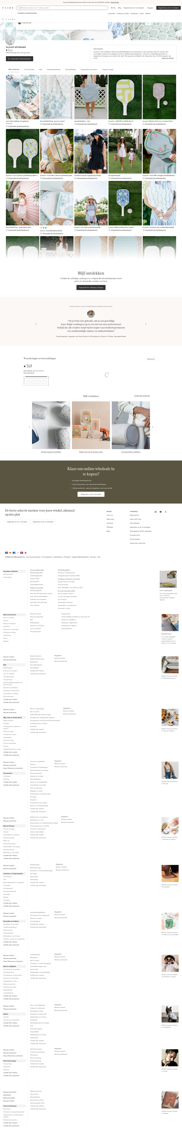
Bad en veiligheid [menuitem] (9, 966)
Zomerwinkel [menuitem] (34, 578)
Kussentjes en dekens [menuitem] (69, 625)
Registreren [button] (115, 2)
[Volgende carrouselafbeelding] (145, 323)
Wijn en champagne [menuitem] (37, 709)
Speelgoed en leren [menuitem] (10, 981)
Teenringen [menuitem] (34, 879)
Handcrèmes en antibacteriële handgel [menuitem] (44, 823)
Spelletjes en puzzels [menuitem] (10, 924)
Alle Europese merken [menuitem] (65, 593)
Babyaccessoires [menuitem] (9, 984)
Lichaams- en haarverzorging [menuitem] (40, 963)
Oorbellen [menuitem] (6, 885)
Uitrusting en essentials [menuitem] (11, 969)
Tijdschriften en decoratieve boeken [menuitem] (13, 1116)
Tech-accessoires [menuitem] (36, 788)
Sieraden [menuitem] (6, 626)
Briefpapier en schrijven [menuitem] (11, 936)
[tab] (13, 69)
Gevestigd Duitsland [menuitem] (65, 602)
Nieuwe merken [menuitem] (35, 614)
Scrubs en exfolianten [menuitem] (38, 829)
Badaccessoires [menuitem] (35, 656)
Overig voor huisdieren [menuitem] (11, 1020)
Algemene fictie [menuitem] (35, 1091)
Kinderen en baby (123, 13)
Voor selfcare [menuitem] (34, 605)
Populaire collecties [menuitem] (10, 571)
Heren (142, 13)
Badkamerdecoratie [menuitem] (37, 659)
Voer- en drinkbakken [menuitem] (37, 1005)
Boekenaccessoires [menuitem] (10, 1120)
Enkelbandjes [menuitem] (35, 865)
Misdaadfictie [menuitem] (35, 1097)
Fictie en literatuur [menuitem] (10, 1106)
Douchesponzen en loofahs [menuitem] (39, 826)
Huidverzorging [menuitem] (8, 849)
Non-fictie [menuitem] (6, 1109)
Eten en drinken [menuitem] (8, 617)
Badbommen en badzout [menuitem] (39, 817)
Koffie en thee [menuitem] (8, 731)
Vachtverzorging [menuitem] (36, 1029)
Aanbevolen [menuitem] (7, 577)
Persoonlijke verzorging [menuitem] (11, 846)
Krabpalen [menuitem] (33, 1020)
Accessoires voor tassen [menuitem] (38, 803)
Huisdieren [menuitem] (7, 635)
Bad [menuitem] (31, 620)
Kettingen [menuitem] (6, 894)
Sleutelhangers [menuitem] (35, 779)
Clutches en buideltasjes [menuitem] (39, 767)
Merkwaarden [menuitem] (8, 574)
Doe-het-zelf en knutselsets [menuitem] (39, 915)
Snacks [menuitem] (5, 746)
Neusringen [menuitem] (34, 876)
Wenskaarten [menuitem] (7, 930)
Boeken (148, 13)
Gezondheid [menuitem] (34, 1032)
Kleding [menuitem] (6, 779)
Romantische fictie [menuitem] (36, 1100)
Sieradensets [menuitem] (8, 888)
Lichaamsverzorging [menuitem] (37, 1052)
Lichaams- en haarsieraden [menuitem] (13, 873)
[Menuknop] (2, 19)
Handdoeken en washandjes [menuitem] (40, 972)
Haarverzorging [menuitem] (8, 838)
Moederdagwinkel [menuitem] (36, 573)
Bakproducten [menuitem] (8, 720)
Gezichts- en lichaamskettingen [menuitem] (41, 870)
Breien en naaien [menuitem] (36, 918)
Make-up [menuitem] (6, 841)
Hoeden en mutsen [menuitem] (36, 776)
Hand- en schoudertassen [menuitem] (39, 806)
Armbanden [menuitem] (7, 876)
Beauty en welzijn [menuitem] (9, 623)
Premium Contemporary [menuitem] (66, 573)
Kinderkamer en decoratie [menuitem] (12, 975)
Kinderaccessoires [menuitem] (9, 987)
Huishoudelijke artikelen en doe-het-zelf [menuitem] (75, 617)
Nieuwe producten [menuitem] (36, 617)
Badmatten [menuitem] (34, 662)
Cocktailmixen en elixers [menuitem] (39, 723)
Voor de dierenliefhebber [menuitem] (39, 596)
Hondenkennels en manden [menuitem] (39, 1023)
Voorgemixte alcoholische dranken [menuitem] (42, 717)
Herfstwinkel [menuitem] (34, 581)
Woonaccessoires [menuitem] (9, 614)
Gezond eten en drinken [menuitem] (66, 581)
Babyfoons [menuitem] (33, 957)
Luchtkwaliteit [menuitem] (35, 954)
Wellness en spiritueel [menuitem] (11, 852)
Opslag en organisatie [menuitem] (69, 623)
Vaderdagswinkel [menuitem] (36, 575)
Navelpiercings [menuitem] (35, 868)
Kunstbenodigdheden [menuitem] (37, 912)
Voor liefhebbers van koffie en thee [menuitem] (70, 587)
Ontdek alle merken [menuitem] (10, 699)
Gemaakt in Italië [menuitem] (64, 608)
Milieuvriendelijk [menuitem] (9, 1098)
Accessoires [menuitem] (7, 773)
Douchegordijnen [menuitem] (36, 665)
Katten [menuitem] (5, 1014)
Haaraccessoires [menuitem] (36, 773)
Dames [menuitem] (5, 620)
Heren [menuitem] (5, 638)
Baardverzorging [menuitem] (36, 1049)
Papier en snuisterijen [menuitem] (11, 629)
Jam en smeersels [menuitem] (9, 743)
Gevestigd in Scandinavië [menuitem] (67, 605)
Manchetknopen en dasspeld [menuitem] (13, 882)
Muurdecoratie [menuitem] (66, 628)
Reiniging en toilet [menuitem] (36, 1011)
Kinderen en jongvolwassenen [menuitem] (13, 1112)
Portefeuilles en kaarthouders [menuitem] (40, 794)
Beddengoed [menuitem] (34, 623)
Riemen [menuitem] (32, 764)
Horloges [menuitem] (33, 797)
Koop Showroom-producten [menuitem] (13, 768)
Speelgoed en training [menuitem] (38, 1035)
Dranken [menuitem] (6, 723)
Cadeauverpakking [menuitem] (10, 927)
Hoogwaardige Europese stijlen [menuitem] (69, 575)
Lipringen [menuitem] (33, 873)
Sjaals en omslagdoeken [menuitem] (38, 782)
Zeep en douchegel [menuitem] (37, 832)
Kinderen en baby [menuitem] (9, 632)
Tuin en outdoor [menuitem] (35, 628)
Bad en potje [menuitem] (34, 960)
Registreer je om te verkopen (134, 8)
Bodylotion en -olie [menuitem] (36, 820)
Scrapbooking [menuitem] (35, 921)
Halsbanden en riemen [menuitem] (38, 1017)
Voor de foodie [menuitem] (63, 584)
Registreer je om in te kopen (169, 8)
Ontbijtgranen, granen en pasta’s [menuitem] (12, 727)
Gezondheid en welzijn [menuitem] (11, 835)
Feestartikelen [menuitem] (8, 933)
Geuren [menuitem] (6, 832)
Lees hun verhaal (168, 58)
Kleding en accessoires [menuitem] (38, 1014)
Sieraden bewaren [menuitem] (9, 891)
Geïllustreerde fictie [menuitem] (37, 1103)
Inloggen (150, 8)
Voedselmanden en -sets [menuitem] (12, 749)
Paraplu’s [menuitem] (33, 800)
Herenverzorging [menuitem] (9, 843)
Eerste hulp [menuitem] (34, 969)
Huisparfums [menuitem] (65, 614)
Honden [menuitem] (6, 1017)
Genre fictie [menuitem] (34, 1094)
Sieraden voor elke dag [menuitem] (38, 602)
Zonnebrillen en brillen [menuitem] (38, 785)
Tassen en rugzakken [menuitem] (37, 761)
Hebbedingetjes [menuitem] (35, 590)
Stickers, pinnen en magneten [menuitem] (14, 939)
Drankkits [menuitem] (33, 726)
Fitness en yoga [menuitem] (8, 829)
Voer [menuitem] (31, 1026)
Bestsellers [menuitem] (7, 1095)
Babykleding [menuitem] (7, 990)
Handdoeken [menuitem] (34, 668)
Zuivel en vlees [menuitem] (8, 740)
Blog (119, 8)
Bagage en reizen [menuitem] (36, 791)
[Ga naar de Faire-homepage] (8, 7)
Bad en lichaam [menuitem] (8, 826)
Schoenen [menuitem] (6, 776)
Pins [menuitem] (4, 879)
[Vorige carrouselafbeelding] (36, 323)
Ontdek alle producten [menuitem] (11, 702)
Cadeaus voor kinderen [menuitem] (38, 599)
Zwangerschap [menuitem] (8, 972)
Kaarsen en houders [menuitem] (37, 625)
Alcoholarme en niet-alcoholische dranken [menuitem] (45, 720)
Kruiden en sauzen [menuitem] (9, 734)
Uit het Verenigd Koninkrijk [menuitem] (67, 596)
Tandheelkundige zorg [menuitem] (38, 966)
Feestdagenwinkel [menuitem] (36, 584)
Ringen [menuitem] (5, 897)
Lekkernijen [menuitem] (34, 1037)
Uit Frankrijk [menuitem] (62, 599)
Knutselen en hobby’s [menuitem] (11, 921)
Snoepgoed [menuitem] (7, 737)
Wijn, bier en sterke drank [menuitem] (12, 717)
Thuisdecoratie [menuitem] (35, 631)
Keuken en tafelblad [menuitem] (68, 620)
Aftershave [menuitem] (34, 1055)
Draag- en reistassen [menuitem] (37, 1008)
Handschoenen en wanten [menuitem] (39, 770)
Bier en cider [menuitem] (34, 711)
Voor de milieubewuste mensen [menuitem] (41, 593)
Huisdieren (134, 13)
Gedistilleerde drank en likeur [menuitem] (40, 714)
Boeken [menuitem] (6, 641)
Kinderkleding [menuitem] (8, 993)
